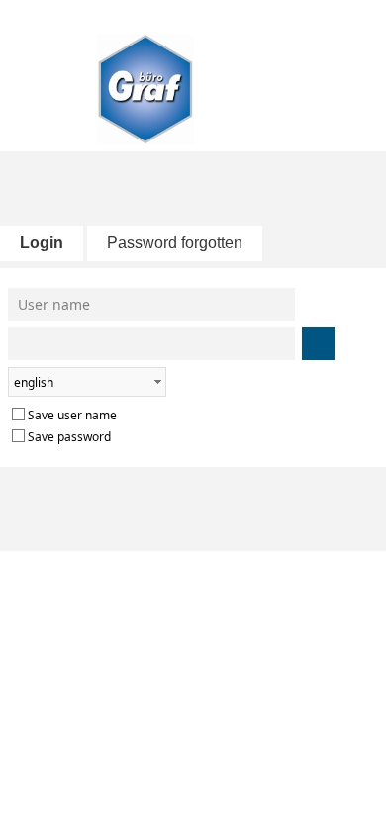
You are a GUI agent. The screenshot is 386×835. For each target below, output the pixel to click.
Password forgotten (174, 242)
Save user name (72, 415)
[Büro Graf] (193, 80)
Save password (69, 436)
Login (41, 242)
